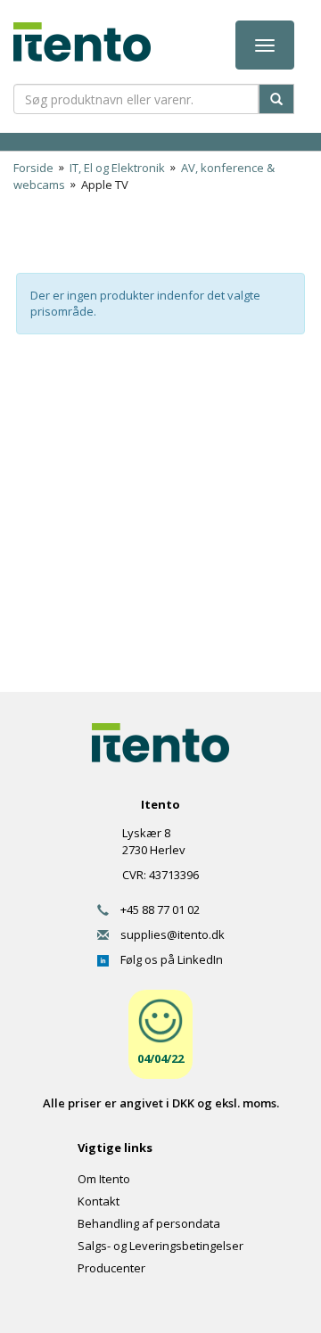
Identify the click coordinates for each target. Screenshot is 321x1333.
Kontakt (98, 1201)
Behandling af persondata (149, 1223)
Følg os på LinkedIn (166, 959)
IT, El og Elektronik (117, 168)
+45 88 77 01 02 (154, 909)
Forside (33, 168)
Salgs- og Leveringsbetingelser (160, 1246)
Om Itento (104, 1179)
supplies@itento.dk (167, 934)
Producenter (111, 1268)
